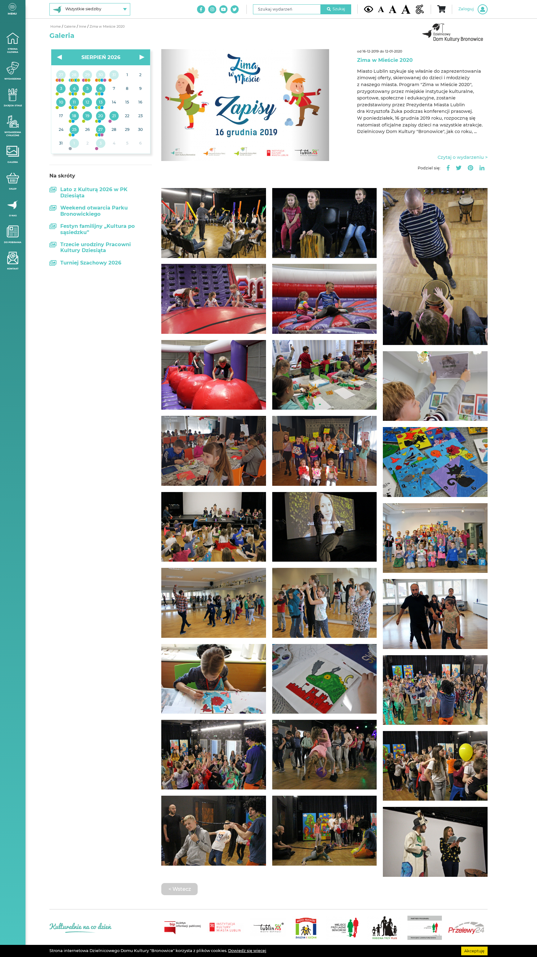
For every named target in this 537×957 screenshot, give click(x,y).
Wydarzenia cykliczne (12, 134)
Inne (83, 27)
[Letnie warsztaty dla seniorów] (87, 89)
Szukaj (339, 9)
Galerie (70, 27)
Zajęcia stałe (13, 105)
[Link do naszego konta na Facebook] (201, 9)
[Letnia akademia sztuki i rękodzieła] (114, 75)
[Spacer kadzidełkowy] (114, 116)
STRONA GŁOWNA (12, 51)
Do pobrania (12, 242)
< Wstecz (179, 889)
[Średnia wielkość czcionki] (393, 9)
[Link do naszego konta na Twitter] (235, 9)
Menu (12, 13)
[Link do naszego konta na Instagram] (212, 9)
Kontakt (12, 268)
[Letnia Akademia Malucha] (61, 89)
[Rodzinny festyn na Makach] (74, 143)
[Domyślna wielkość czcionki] (381, 9)
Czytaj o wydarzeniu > (463, 157)
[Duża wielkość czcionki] (406, 9)
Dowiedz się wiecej (247, 950)
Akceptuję (474, 950)
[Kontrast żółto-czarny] (368, 9)
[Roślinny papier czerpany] (101, 143)
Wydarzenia (12, 78)
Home (56, 27)
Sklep (12, 188)
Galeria (12, 162)
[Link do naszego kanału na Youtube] (223, 9)
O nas (13, 215)
